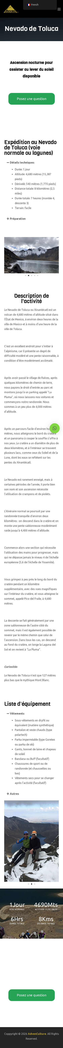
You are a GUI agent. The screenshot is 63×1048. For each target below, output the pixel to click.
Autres (14, 793)
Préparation (18, 218)
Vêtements (17, 713)
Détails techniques (22, 162)
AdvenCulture (37, 1033)
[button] (31, 162)
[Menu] (59, 9)
